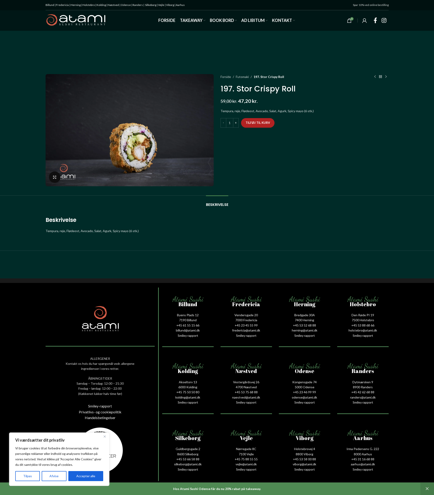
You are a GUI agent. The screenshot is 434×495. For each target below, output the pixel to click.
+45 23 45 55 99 (246, 325)
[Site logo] (76, 20)
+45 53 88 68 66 (362, 325)
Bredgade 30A (304, 315)
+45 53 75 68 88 (246, 392)
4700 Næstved (246, 387)
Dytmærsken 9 (362, 382)
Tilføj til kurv (258, 122)
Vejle (161, 5)
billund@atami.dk (188, 330)
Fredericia (62, 5)
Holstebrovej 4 (304, 449)
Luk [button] (427, 489)
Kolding (101, 5)
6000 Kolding (187, 387)
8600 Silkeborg (187, 454)
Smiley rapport (188, 335)
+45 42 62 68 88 (362, 392)
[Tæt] (104, 436)
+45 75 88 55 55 (246, 459)
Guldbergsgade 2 (188, 449)
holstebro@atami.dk (363, 330)
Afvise (54, 476)
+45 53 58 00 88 (304, 459)
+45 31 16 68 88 (362, 459)
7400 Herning (304, 320)
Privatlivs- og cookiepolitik (100, 412)
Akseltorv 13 (188, 382)
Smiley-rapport (100, 406)
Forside (226, 77)
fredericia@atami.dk (246, 330)
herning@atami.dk (304, 330)
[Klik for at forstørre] (54, 177)
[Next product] (386, 77)
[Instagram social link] (384, 21)
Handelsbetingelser (100, 417)
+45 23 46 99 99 (304, 392)
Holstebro (88, 5)
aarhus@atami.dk (363, 464)
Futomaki (242, 77)
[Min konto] (364, 20)
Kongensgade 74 (304, 382)
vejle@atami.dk (246, 464)
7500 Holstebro (363, 320)
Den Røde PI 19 (363, 315)
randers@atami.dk (363, 397)
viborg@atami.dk (304, 464)
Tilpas (27, 476)
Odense (126, 5)
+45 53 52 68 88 (304, 325)
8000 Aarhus (363, 454)
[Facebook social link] (375, 21)
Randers (138, 5)
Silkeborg (150, 5)
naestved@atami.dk (246, 397)
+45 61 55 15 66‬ (187, 325)
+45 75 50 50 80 (187, 392)
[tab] (217, 202)
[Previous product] (375, 77)
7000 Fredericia (246, 320)
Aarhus (180, 5)
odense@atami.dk (304, 397)
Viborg (170, 5)
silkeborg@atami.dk (188, 464)
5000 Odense (304, 387)
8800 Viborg (304, 454)
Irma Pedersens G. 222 (363, 449)
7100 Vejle (246, 454)
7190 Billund (188, 320)
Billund (50, 5)
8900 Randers (363, 387)
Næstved (113, 5)
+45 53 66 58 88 (187, 459)
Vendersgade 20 (246, 315)
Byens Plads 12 (188, 315)
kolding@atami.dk (187, 397)
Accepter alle (85, 476)
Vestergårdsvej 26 (246, 382)
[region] (59, 459)
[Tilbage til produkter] (380, 77)
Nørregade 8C (246, 449)
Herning (76, 5)
